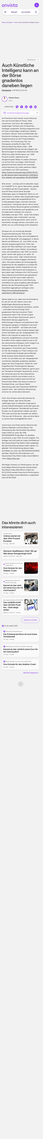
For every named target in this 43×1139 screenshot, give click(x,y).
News (16, 22)
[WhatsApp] (26, 107)
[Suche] (36, 12)
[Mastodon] (17, 107)
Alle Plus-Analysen (30, 673)
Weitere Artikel (30, 620)
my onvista (25, 12)
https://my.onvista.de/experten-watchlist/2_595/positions (15, 291)
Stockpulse (6, 90)
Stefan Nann (14, 98)
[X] (30, 107)
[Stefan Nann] (5, 99)
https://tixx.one (13, 458)
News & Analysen (7, 22)
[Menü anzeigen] (5, 12)
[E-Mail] (35, 107)
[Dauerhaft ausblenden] (37, 113)
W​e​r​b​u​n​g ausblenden (29, 40)
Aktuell (14, 12)
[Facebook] (21, 107)
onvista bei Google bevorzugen (18, 113)
